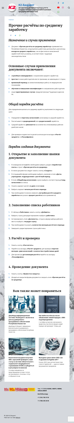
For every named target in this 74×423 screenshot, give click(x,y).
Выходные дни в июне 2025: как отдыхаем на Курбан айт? (51, 359)
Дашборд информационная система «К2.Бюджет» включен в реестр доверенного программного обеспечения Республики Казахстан (21, 319)
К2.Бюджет (26, 5)
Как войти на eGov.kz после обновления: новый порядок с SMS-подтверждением (52, 317)
